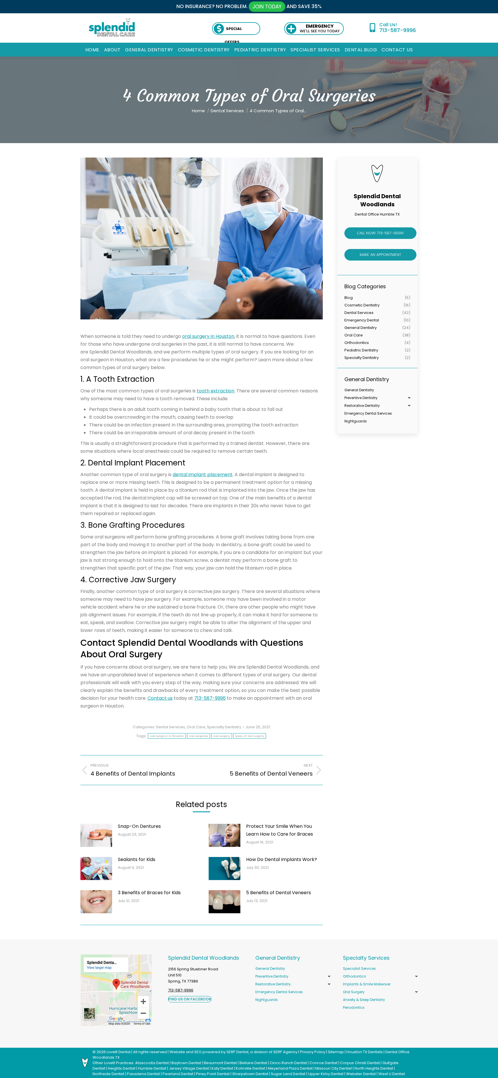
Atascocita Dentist (152, 1063)
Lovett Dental (119, 1052)
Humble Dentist (152, 1068)
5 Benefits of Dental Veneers (278, 892)
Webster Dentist (361, 1074)
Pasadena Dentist (143, 1074)
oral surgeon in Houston (167, 736)
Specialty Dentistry (224, 727)
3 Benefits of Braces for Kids (149, 892)
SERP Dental (237, 1052)
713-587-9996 (397, 30)
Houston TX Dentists (364, 1052)
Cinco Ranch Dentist (288, 1063)
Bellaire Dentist (253, 1063)
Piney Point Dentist (213, 1074)
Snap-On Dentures (139, 826)
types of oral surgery (249, 736)
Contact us (160, 698)
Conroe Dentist (323, 1063)
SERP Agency (285, 1052)
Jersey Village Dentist (189, 1068)
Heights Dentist (121, 1068)
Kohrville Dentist (250, 1068)
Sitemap (336, 1052)
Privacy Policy (312, 1052)
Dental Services (170, 727)
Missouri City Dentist (333, 1068)
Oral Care (196, 727)
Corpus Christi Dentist (360, 1063)
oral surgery (221, 736)
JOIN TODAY (267, 6)
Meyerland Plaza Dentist (290, 1068)
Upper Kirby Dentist (326, 1074)
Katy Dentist (222, 1068)
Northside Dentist (108, 1074)
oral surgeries (198, 736)
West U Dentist (391, 1074)
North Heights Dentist (373, 1068)
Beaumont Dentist (220, 1063)
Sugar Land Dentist (288, 1074)
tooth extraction (215, 391)
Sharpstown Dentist (250, 1074)
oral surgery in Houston (208, 336)
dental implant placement (203, 474)
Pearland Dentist (178, 1074)
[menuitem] (92, 50)
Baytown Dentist (186, 1063)
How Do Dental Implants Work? (281, 859)
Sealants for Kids (136, 859)
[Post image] (96, 835)
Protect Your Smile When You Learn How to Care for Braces (279, 830)
